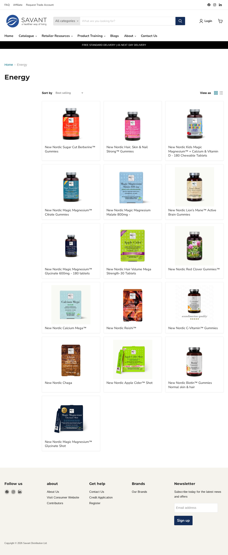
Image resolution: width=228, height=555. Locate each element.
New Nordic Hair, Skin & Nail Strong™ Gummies (127, 149)
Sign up (183, 520)
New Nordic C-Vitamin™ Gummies (193, 328)
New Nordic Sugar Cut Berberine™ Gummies (70, 149)
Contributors (55, 503)
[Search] (180, 21)
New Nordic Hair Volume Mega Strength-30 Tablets (129, 271)
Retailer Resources (56, 36)
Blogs (114, 36)
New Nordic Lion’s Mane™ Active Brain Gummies (192, 212)
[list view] (221, 93)
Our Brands (139, 491)
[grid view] (215, 93)
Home (8, 36)
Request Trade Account (40, 5)
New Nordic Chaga (58, 383)
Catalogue (27, 36)
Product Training (90, 36)
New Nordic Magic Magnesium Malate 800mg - (129, 212)
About (129, 36)
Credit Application (101, 497)
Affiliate (17, 5)
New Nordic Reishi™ (121, 328)
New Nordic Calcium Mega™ (65, 328)
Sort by (47, 93)
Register (94, 503)
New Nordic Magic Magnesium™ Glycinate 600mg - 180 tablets (68, 271)
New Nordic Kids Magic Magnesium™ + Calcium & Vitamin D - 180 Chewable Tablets (193, 151)
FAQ (7, 5)
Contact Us (149, 36)
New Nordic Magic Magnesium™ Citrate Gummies (68, 212)
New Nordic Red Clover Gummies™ (194, 269)
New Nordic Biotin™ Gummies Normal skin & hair (190, 385)
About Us (53, 491)
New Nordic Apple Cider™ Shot (129, 383)
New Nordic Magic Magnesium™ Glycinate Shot (68, 444)
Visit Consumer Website (63, 497)
